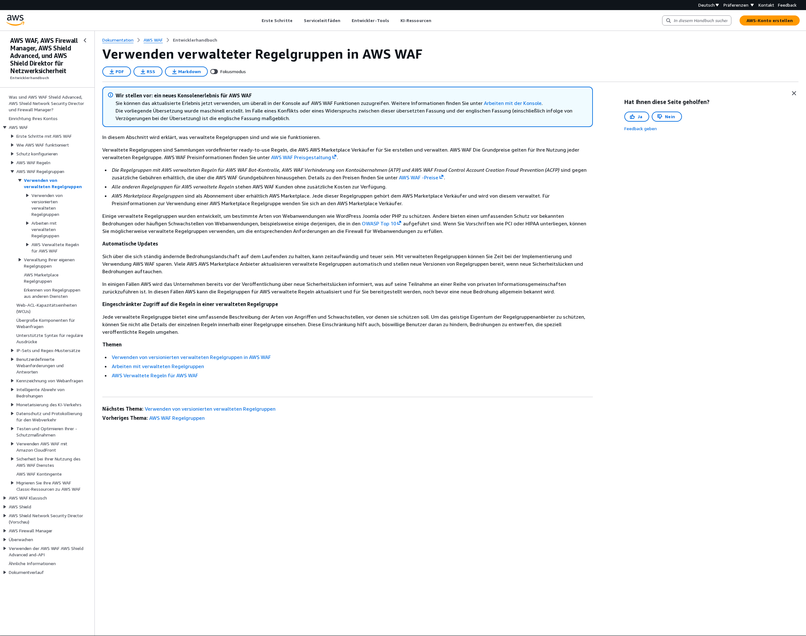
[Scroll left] (257, 20)
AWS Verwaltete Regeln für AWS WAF (155, 375)
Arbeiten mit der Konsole (513, 103)
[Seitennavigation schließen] (85, 40)
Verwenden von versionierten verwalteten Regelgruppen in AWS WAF (191, 357)
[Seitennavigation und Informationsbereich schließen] (794, 93)
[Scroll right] (436, 20)
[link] (195, 40)
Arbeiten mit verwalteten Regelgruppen (158, 366)
